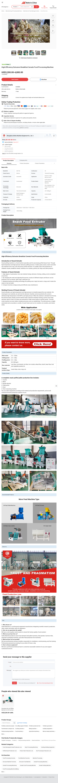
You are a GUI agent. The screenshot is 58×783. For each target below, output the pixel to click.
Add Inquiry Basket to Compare (29, 58)
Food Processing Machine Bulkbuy (11, 769)
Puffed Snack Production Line (10, 750)
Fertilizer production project (8, 726)
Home (3, 11)
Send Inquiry (14, 79)
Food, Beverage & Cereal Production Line (12, 747)
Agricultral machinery (34, 731)
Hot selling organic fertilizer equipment (22, 726)
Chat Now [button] (44, 79)
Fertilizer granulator (47, 726)
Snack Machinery (44, 11)
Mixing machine (32, 728)
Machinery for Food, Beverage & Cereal (31, 11)
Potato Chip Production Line (26, 750)
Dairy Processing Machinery (31, 747)
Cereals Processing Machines (40, 761)
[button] (51, 163)
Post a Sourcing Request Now (45, 683)
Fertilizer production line (34, 726)
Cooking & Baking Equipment (48, 747)
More (3, 771)
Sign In (3, 153)
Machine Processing (37, 758)
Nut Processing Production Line (43, 750)
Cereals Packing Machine (45, 765)
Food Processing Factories (9, 758)
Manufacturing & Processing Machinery (14, 11)
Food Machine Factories (24, 758)
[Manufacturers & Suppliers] (29, 2)
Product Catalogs (23, 722)
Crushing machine (19, 728)
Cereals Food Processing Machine (28, 765)
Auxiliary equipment (47, 728)
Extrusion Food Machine (25, 761)
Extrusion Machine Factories (9, 761)
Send (14, 683)
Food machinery (19, 731)
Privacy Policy (51, 777)
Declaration (44, 777)
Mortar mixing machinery (48, 731)
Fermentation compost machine (9, 728)
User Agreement (37, 777)
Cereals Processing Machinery (10, 765)
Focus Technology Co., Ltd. (19, 777)
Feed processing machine (7, 731)
